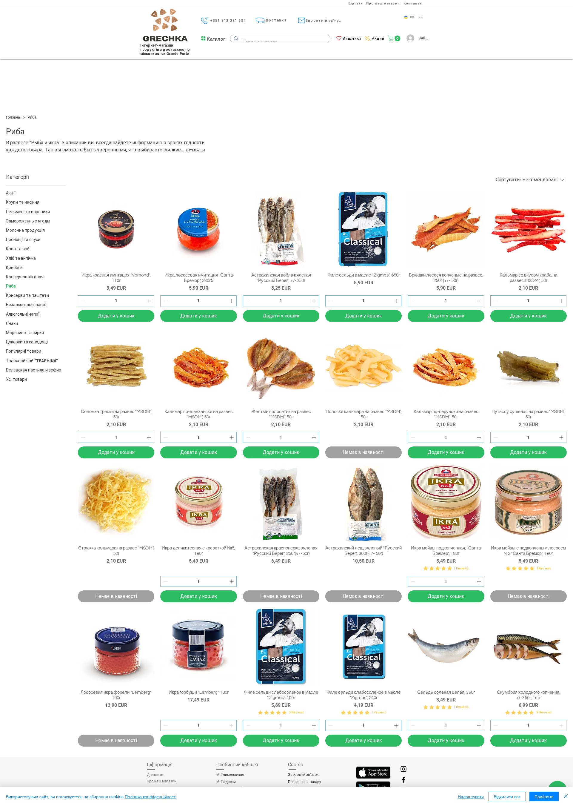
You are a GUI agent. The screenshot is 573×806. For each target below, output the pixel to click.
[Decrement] (82, 301)
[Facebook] (403, 780)
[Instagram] (403, 769)
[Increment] (149, 301)
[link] (395, 38)
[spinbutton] (116, 301)
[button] (216, 39)
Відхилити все (507, 796)
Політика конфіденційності (150, 796)
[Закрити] (565, 796)
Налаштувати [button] (471, 796)
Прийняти (544, 796)
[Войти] (409, 38)
